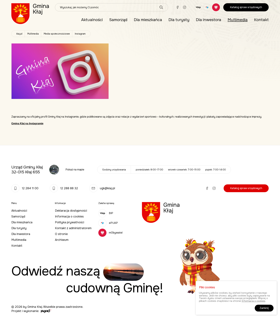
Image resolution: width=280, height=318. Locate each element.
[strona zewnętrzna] (45, 311)
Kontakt (261, 19)
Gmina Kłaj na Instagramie (27, 123)
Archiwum (62, 239)
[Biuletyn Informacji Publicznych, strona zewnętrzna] (198, 7)
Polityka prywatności (69, 222)
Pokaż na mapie (74, 169)
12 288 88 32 (69, 188)
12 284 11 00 (30, 188)
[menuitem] (92, 19)
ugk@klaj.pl (107, 188)
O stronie (61, 234)
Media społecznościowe (57, 33)
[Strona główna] (30, 13)
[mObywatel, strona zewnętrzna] (216, 7)
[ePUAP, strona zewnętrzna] (207, 7)
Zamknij (264, 308)
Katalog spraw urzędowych (246, 7)
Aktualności (92, 19)
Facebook (177, 7)
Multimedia (238, 19)
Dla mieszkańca (148, 19)
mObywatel (115, 232)
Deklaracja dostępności (71, 210)
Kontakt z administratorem (73, 228)
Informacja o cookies (69, 216)
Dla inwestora (208, 19)
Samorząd (118, 19)
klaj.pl (19, 33)
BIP (111, 213)
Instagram (184, 7)
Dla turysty (179, 19)
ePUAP (113, 223)
